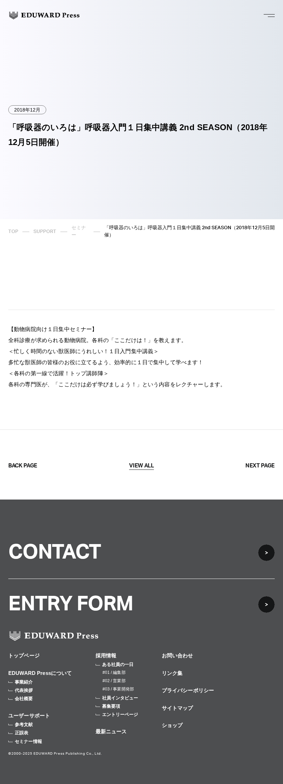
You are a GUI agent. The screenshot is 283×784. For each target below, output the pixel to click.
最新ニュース (111, 731)
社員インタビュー (120, 697)
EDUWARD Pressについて (40, 673)
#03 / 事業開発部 (118, 689)
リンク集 (172, 673)
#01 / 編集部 (114, 672)
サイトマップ (177, 708)
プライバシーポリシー (188, 690)
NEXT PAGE (260, 465)
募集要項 (111, 706)
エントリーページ (120, 714)
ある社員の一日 (118, 664)
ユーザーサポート (29, 715)
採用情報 (106, 655)
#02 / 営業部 (114, 680)
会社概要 (24, 698)
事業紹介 (24, 682)
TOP (13, 231)
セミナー (78, 231)
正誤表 (21, 732)
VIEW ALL (141, 465)
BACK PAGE (22, 465)
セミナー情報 (28, 741)
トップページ (24, 655)
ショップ (172, 725)
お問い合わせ (177, 655)
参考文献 (24, 724)
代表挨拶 (24, 690)
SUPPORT (44, 231)
